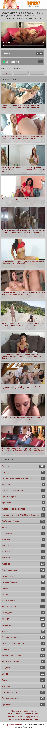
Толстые (23, 539)
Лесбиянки (23, 619)
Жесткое (23, 564)
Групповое (23, 533)
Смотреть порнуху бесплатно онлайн (23, 714)
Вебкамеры (23, 545)
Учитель (23, 686)
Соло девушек (23, 613)
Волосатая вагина (23, 661)
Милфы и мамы (37, 73)
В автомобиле (23, 600)
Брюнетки (23, 704)
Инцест (23, 527)
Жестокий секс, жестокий (23, 509)
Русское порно (23, 497)
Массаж (23, 472)
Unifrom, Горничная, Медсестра (23, 478)
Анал (23, 680)
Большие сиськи (21, 73)
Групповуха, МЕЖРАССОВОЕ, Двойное (23, 515)
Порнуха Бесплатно (14, 725)
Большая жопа (23, 606)
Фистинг (23, 631)
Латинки (23, 551)
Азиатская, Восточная (23, 490)
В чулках (23, 668)
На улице (23, 625)
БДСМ (23, 594)
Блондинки (6, 73)
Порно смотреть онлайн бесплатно (23, 719)
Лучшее (23, 466)
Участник (23, 484)
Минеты (23, 649)
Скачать (22, 53)
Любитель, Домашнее (23, 521)
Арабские (23, 503)
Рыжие (23, 588)
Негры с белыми (23, 582)
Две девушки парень (23, 655)
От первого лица (23, 637)
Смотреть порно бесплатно (23, 711)
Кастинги (23, 558)
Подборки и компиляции (23, 643)
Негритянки (23, 576)
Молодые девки (23, 570)
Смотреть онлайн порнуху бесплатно (23, 717)
